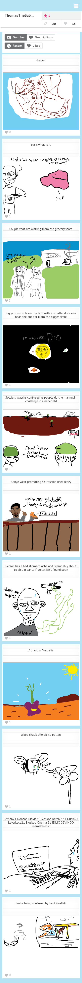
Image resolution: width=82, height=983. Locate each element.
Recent (17, 46)
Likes (36, 46)
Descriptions (44, 37)
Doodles (19, 37)
